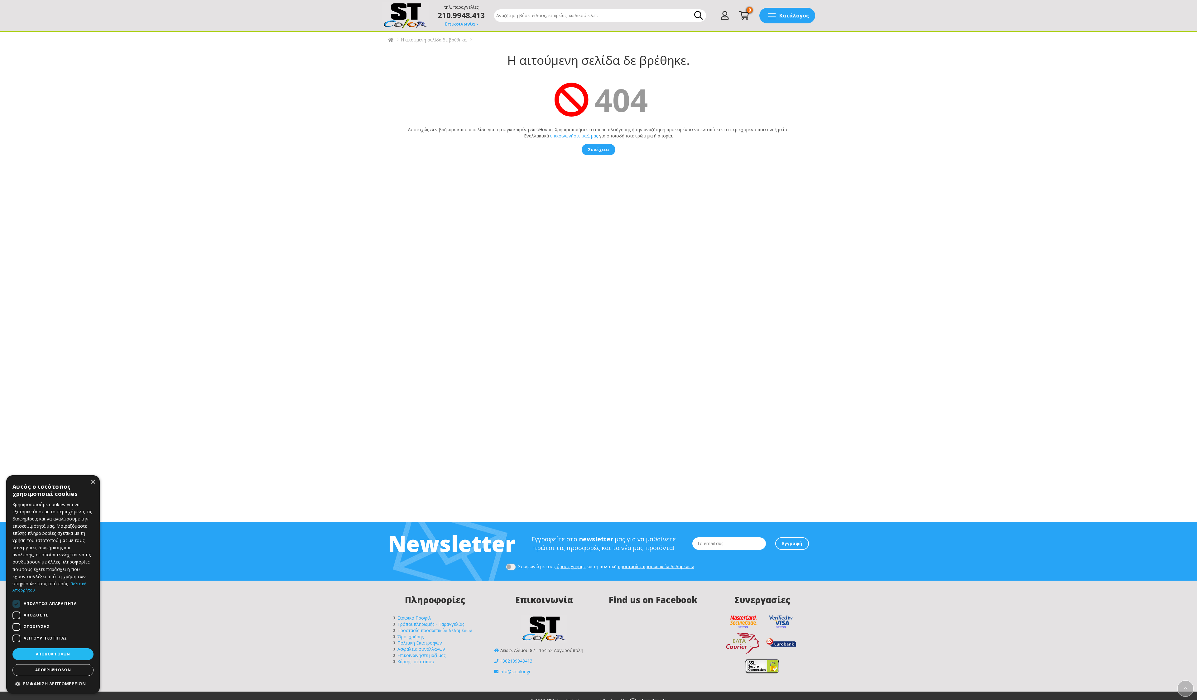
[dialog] (53, 584)
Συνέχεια (598, 149)
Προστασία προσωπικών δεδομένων (434, 630)
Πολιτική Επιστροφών (419, 643)
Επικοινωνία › (461, 24)
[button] (53, 684)
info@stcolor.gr (515, 671)
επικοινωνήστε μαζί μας (574, 136)
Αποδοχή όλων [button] (53, 654)
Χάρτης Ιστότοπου (415, 661)
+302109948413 (516, 661)
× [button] (92, 482)
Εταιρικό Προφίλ (414, 618)
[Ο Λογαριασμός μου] (725, 17)
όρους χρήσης (571, 566)
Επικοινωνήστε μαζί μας (421, 655)
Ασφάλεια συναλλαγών (421, 649)
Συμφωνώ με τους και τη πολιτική (605, 566)
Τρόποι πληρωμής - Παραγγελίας (430, 624)
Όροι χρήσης (410, 637)
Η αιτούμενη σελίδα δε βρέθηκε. (434, 40)
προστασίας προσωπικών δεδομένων (656, 566)
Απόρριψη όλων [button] (53, 670)
